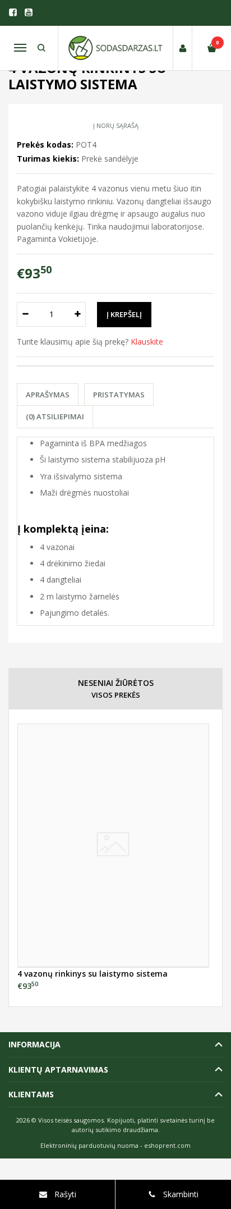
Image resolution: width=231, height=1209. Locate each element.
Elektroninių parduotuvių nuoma (89, 1145)
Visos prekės (115, 695)
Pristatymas (119, 395)
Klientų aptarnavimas (58, 1069)
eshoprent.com (167, 1145)
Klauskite (147, 341)
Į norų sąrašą (115, 125)
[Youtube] (28, 12)
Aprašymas (48, 395)
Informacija (34, 1044)
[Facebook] (12, 12)
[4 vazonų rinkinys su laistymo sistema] (113, 845)
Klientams (31, 1094)
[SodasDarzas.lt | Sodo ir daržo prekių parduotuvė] (115, 48)
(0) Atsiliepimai (55, 416)
